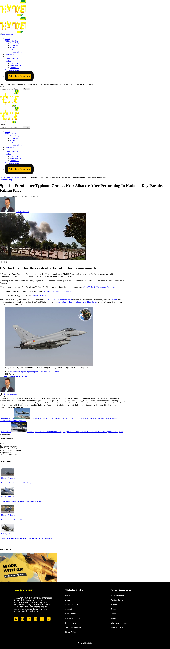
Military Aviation (8, 478)
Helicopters (5, 533)
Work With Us (70, 614)
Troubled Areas (117, 627)
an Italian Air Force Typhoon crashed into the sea (77, 302)
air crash (13, 372)
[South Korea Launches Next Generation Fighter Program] (7, 494)
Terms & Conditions (73, 627)
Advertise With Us (72, 618)
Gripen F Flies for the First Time (12, 520)
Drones (113, 609)
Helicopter (115, 605)
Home (67, 595)
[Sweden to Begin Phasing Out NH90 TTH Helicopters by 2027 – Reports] (7, 531)
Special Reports (71, 605)
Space (113, 614)
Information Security (119, 623)
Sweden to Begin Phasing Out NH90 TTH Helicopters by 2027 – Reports (26, 538)
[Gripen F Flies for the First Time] (7, 513)
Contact (68, 609)
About (67, 600)
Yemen (114, 300)
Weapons (114, 618)
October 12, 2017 (39, 295)
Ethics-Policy (70, 632)
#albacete (47, 291)
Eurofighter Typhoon (25, 372)
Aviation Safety (6, 180)
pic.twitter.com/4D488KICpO (63, 291)
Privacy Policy (71, 623)
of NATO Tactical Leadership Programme (99, 287)
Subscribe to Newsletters (19, 76)
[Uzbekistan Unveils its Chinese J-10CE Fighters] (7, 476)
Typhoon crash (53, 372)
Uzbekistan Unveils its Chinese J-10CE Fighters (17, 483)
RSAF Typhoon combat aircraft (59, 300)
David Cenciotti (22, 212)
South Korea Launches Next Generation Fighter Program (21, 501)
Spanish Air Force (40, 372)
